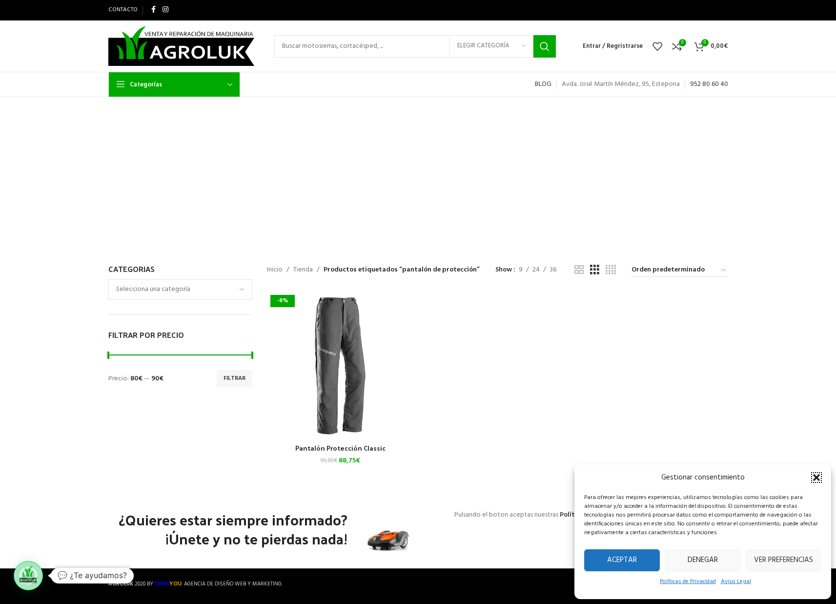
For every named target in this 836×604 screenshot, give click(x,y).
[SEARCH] (544, 46)
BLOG (543, 84)
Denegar (703, 560)
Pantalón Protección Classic (340, 448)
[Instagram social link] (165, 10)
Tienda (303, 270)
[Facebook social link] (154, 10)
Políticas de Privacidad (688, 581)
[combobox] (180, 289)
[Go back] (231, 146)
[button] (816, 477)
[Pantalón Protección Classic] (340, 365)
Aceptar (622, 560)
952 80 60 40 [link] (709, 84)
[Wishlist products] (657, 46)
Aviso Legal (736, 581)
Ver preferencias (783, 560)
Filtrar (234, 378)
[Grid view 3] (594, 270)
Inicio (275, 270)
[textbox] (180, 289)
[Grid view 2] (579, 270)
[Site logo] (181, 46)
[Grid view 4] (611, 270)
